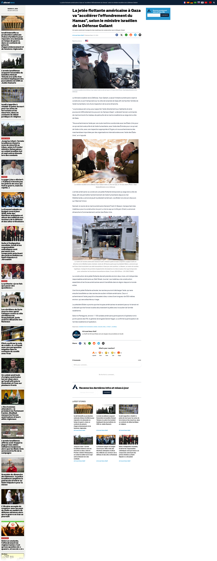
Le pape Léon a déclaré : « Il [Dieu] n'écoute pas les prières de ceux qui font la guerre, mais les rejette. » (12, 183)
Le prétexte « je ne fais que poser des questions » (11, 285)
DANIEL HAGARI (98, 326)
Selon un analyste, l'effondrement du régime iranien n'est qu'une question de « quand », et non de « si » (12, 545)
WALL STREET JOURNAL (110, 326)
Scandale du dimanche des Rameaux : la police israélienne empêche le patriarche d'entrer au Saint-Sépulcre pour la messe (12, 479)
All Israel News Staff (78, 35)
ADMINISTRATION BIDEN (86, 326)
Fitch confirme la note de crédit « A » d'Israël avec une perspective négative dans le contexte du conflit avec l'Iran (11, 348)
